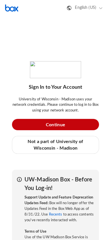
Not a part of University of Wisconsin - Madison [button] (55, 144)
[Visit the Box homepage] (12, 8)
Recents (55, 214)
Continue (55, 125)
